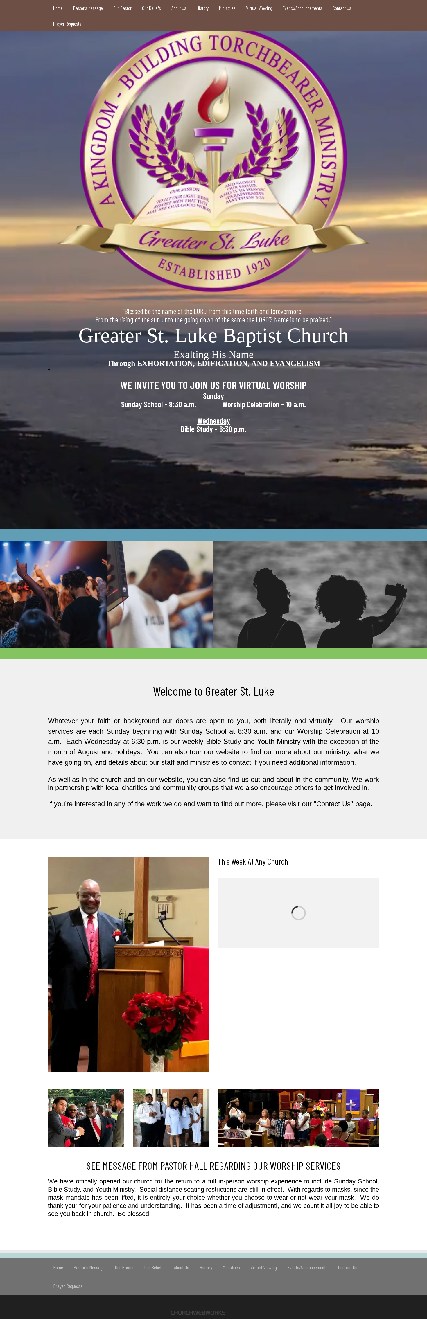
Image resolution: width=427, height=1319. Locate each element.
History (203, 8)
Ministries (227, 8)
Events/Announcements (302, 8)
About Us (178, 8)
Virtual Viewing (259, 8)
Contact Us (342, 8)
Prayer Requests (67, 23)
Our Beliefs (151, 8)
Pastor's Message (88, 8)
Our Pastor (122, 8)
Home (58, 8)
